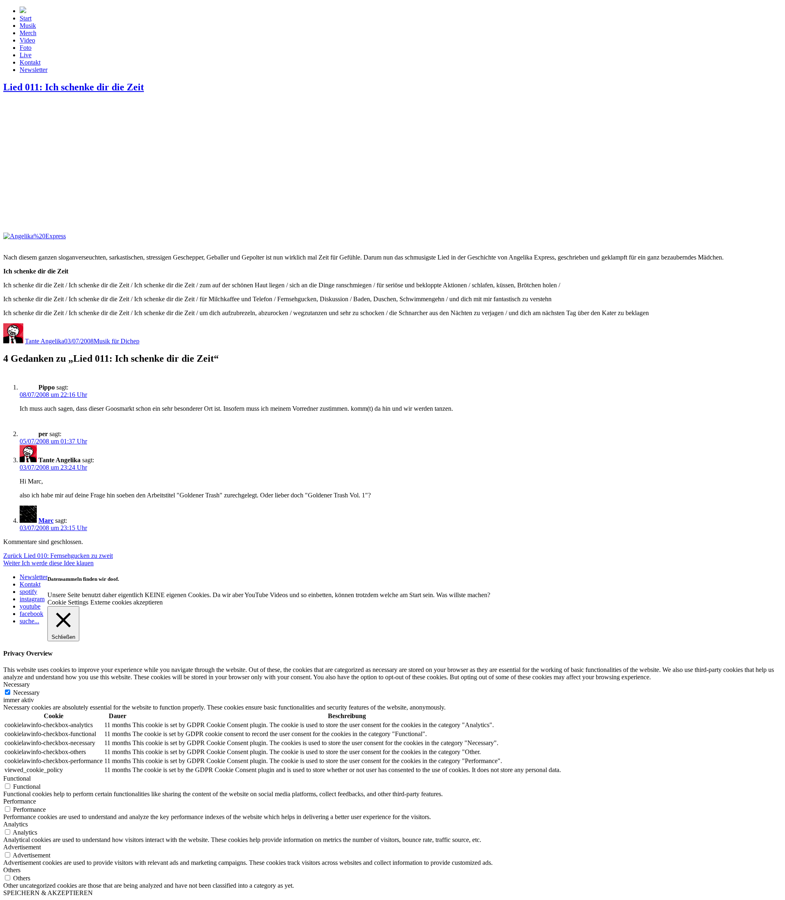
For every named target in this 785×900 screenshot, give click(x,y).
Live (25, 54)
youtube (30, 606)
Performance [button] (19, 801)
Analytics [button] (15, 824)
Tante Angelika (44, 341)
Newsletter (33, 69)
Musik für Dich (113, 341)
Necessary (26, 692)
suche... (29, 621)
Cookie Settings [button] (67, 602)
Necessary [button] (16, 684)
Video (27, 40)
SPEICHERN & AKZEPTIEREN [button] (48, 892)
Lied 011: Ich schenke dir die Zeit (73, 87)
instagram (32, 599)
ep (136, 341)
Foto (25, 47)
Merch (28, 32)
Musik (28, 25)
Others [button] (11, 869)
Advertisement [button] (22, 847)
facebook (31, 613)
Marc (46, 520)
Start (25, 18)
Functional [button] (17, 778)
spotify (28, 591)
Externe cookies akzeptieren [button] (126, 602)
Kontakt (30, 62)
